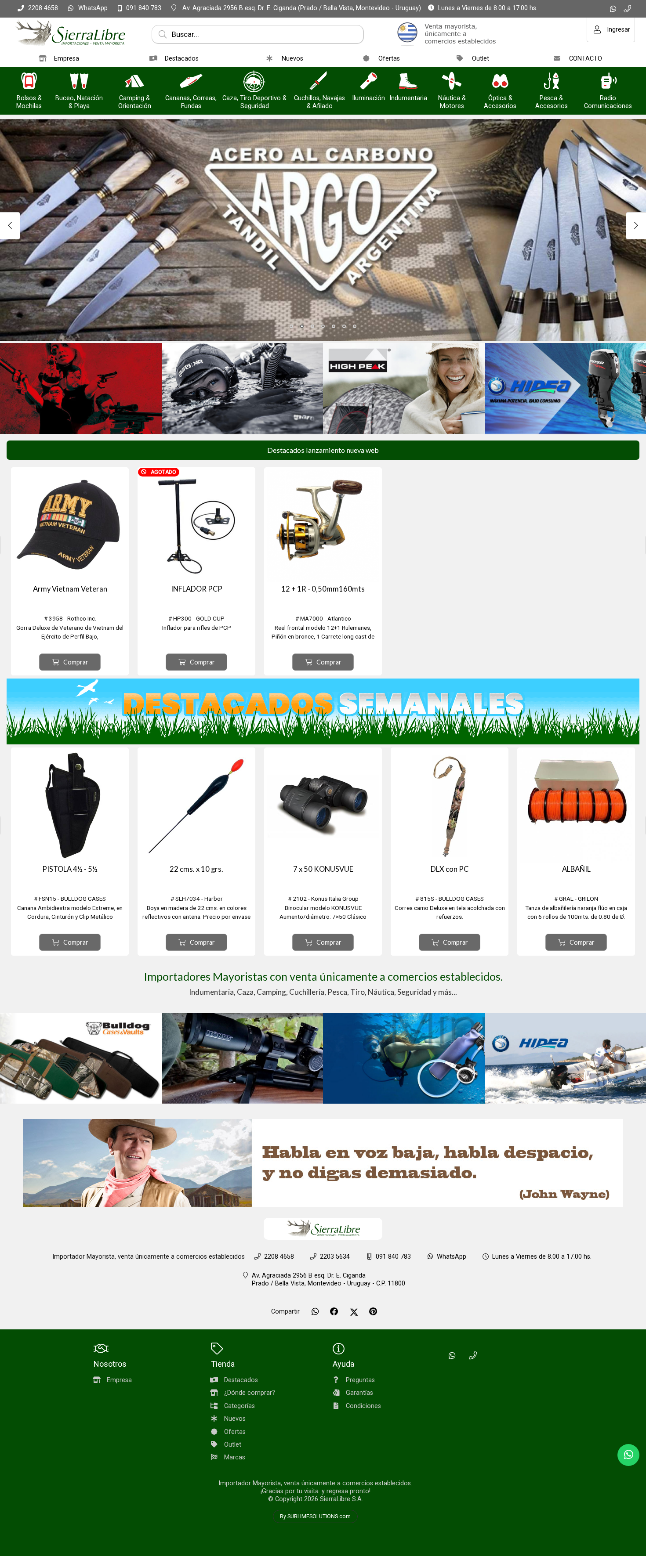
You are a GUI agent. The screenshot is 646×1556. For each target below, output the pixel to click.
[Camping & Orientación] (134, 81)
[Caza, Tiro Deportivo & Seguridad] (254, 81)
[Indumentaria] (408, 81)
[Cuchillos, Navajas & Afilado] (319, 81)
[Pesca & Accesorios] (551, 81)
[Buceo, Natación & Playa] (79, 81)
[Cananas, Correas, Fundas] (191, 81)
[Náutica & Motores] (452, 81)
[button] (291, 326)
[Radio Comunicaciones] (608, 81)
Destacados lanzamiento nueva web (323, 450)
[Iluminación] (369, 81)
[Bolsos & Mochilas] (29, 81)
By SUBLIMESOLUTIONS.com (315, 1516)
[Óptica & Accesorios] (500, 81)
